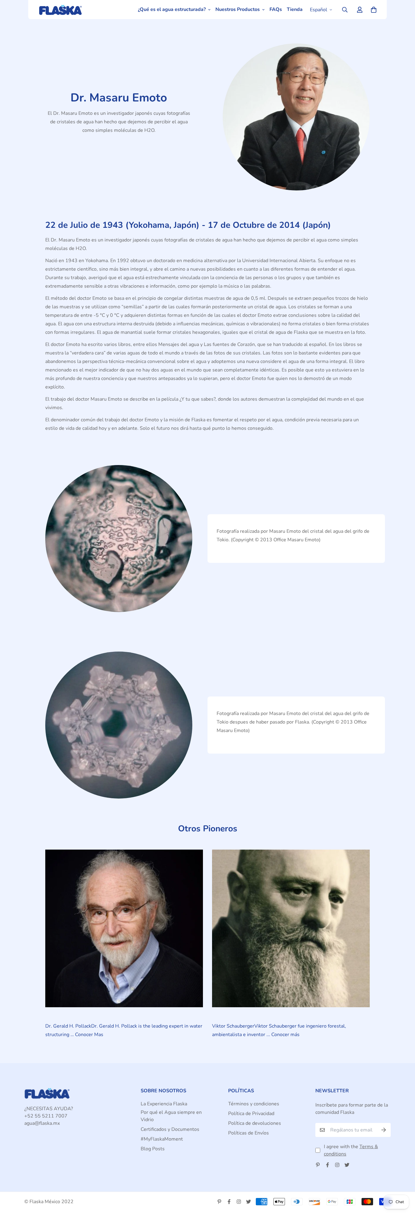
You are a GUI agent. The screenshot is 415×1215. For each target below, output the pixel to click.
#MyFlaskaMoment (162, 1139)
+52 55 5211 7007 (45, 1116)
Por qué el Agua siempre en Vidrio (171, 1116)
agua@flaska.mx (42, 1123)
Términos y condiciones (253, 1103)
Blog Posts (153, 1148)
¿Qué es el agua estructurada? (172, 9)
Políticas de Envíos (248, 1133)
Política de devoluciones (254, 1123)
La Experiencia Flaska (164, 1103)
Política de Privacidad (251, 1113)
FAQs (275, 9)
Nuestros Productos (237, 9)
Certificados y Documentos (170, 1129)
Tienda (295, 9)
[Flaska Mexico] (63, 9)
